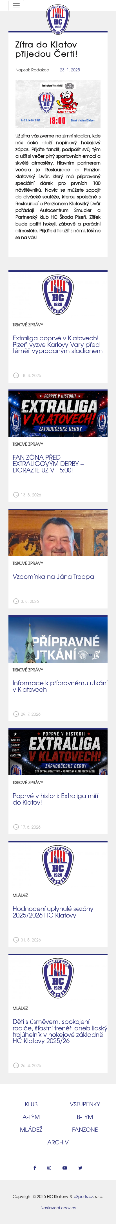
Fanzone (85, 1129)
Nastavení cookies (58, 1207)
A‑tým (31, 1117)
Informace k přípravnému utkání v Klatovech (60, 686)
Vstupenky (85, 1104)
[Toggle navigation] (16, 5)
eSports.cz (83, 1196)
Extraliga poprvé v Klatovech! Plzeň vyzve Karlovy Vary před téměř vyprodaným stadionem (58, 344)
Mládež (31, 1129)
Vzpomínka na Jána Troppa (53, 576)
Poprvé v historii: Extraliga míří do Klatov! (55, 799)
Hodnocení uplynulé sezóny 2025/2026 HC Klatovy (53, 911)
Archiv (58, 1142)
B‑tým (85, 1117)
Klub (31, 1104)
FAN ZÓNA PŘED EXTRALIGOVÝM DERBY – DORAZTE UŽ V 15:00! (48, 463)
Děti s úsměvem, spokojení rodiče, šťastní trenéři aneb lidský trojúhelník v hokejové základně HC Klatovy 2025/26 (60, 1031)
